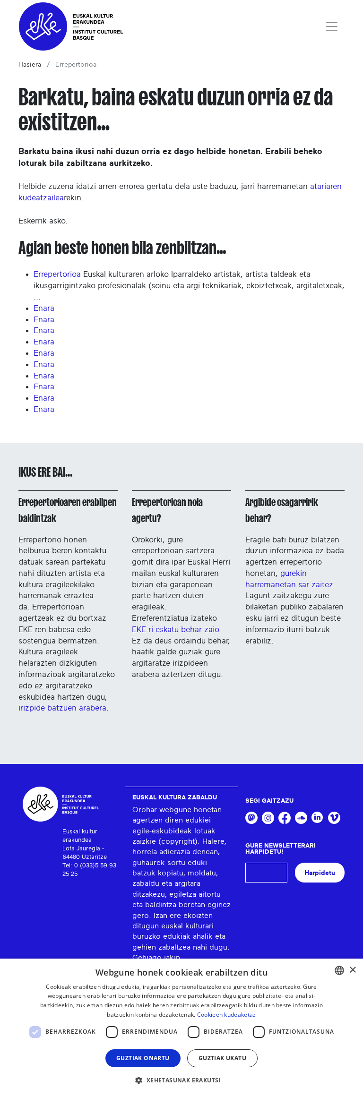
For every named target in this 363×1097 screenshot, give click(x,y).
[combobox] (339, 970)
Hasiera (29, 64)
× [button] (352, 970)
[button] (181, 1080)
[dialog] (181, 1028)
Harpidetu (319, 872)
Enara (44, 308)
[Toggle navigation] (332, 26)
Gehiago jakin (156, 957)
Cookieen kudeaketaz (226, 1015)
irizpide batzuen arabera (62, 708)
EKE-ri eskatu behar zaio (175, 630)
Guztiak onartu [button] (143, 1058)
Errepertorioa (57, 274)
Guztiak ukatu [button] (222, 1058)
